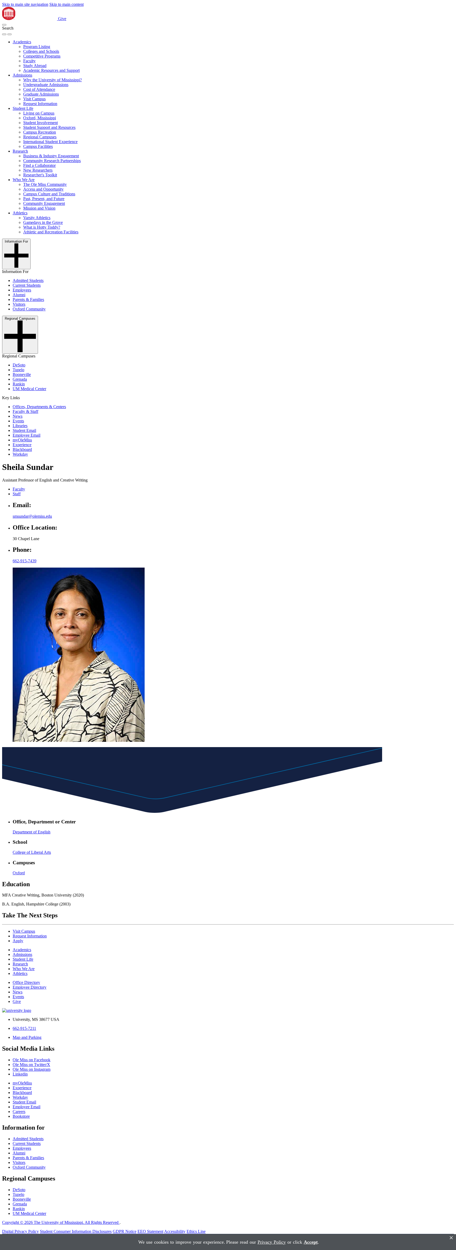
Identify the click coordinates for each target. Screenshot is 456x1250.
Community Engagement (44, 203)
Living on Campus (38, 113)
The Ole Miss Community (45, 184)
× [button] (451, 1238)
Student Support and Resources (49, 127)
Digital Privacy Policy (20, 1231)
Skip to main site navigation (25, 4)
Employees (22, 290)
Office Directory (26, 982)
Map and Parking (27, 1037)
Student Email (24, 430)
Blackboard (22, 449)
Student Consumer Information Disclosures (76, 1231)
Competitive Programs (41, 56)
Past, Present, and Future (43, 198)
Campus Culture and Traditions (49, 194)
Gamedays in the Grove (43, 222)
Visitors (19, 304)
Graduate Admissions (41, 94)
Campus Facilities (38, 146)
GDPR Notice (124, 1231)
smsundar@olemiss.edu (32, 516)
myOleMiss (22, 440)
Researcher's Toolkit (40, 175)
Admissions (22, 75)
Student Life (23, 108)
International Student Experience (50, 141)
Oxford (19, 873)
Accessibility (175, 1231)
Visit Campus (34, 99)
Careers (19, 1111)
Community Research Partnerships (52, 160)
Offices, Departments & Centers (39, 406)
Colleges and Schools (41, 51)
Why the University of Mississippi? (52, 80)
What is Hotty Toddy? (41, 227)
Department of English (31, 832)
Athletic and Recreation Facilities (50, 232)
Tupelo (18, 369)
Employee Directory (29, 987)
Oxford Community (29, 309)
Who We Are (24, 179)
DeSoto (19, 365)
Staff (17, 494)
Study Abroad (34, 65)
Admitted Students (28, 280)
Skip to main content (66, 4)
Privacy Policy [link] (272, 1242)
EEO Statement (150, 1231)
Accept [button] (311, 1242)
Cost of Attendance (39, 89)
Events (18, 421)
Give (62, 18)
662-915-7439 (24, 561)
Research (20, 151)
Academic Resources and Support (51, 70)
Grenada (20, 379)
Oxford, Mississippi (39, 118)
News (17, 416)
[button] (4, 25)
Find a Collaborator (39, 165)
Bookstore (21, 1116)
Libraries (20, 425)
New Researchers (38, 170)
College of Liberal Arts (32, 852)
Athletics (20, 213)
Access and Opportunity (43, 189)
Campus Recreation (39, 132)
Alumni (19, 295)
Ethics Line (196, 1231)
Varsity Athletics (36, 217)
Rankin (19, 384)
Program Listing (36, 46)
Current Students (27, 285)
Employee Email (26, 435)
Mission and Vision (39, 208)
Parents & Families (28, 299)
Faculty (29, 61)
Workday (20, 454)
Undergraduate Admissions (45, 84)
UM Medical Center (29, 388)
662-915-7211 (24, 1028)
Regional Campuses (39, 137)
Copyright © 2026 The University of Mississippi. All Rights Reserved (61, 1222)
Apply (18, 940)
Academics (22, 42)
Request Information (40, 103)
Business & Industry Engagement (51, 156)
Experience (22, 444)
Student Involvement (40, 122)
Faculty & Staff (25, 411)
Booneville (22, 374)
